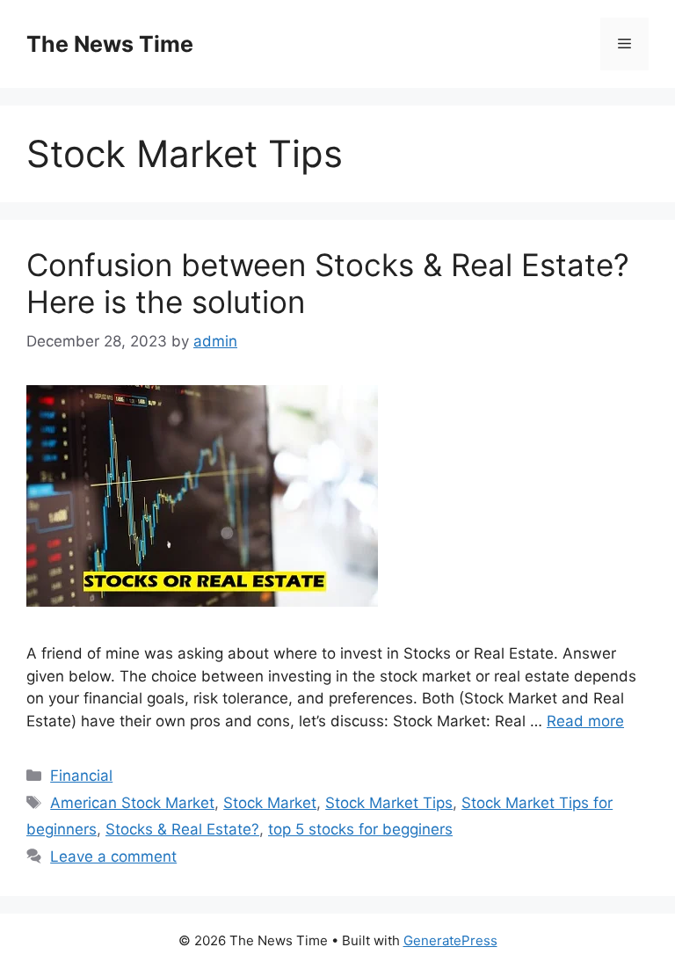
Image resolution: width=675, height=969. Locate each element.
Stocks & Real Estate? (182, 829)
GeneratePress (450, 940)
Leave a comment (113, 856)
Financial (81, 775)
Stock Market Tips (389, 803)
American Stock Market (132, 803)
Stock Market (269, 803)
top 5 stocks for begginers (360, 829)
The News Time (109, 44)
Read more (585, 721)
